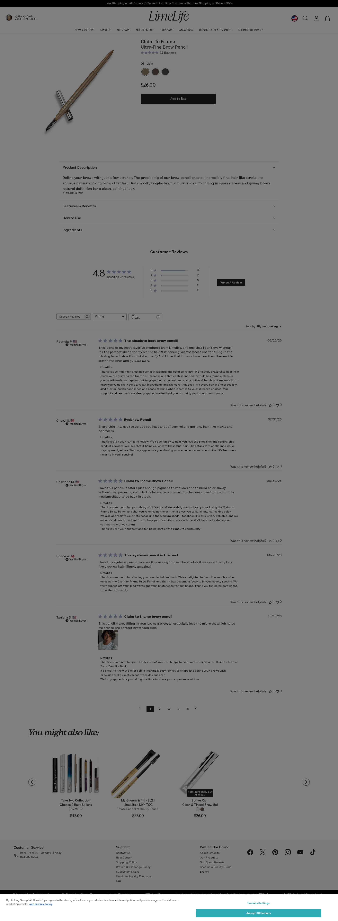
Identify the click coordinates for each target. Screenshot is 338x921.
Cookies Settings (258, 903)
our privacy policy (40, 903)
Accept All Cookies (258, 912)
